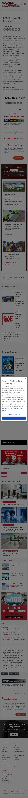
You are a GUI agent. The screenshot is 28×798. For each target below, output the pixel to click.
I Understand (14, 418)
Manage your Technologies (14, 414)
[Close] (25, 378)
